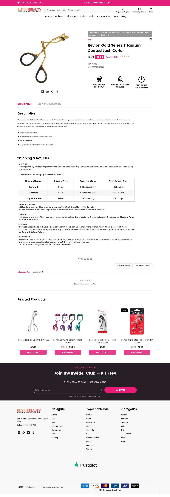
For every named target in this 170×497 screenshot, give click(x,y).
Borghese (90, 445)
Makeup (59, 16)
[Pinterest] (57, 91)
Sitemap (55, 437)
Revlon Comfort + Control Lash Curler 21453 (102, 341)
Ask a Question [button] (124, 266)
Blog (123, 16)
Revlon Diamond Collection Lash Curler (67, 341)
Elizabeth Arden (92, 437)
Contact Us (56, 430)
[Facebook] (42, 91)
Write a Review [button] (144, 266)
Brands (48, 16)
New (116, 16)
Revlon (89, 415)
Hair (91, 16)
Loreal (88, 418)
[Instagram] (28, 432)
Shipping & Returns (49, 104)
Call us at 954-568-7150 (26, 425)
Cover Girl (90, 430)
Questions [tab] (36, 272)
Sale (53, 418)
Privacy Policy (59, 487)
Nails (82, 16)
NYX (88, 434)
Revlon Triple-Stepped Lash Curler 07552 (137, 341)
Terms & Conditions (62, 244)
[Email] (47, 91)
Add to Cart (33, 352)
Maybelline (90, 422)
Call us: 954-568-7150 (32, 2)
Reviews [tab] (22, 272)
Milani (88, 441)
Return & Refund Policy (32, 232)
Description (24, 104)
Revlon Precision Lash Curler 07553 (33, 340)
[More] (64, 16)
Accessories (103, 16)
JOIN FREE (120, 390)
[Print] (52, 91)
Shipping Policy (127, 217)
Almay (88, 426)
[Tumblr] (33, 432)
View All (89, 449)
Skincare (71, 16)
